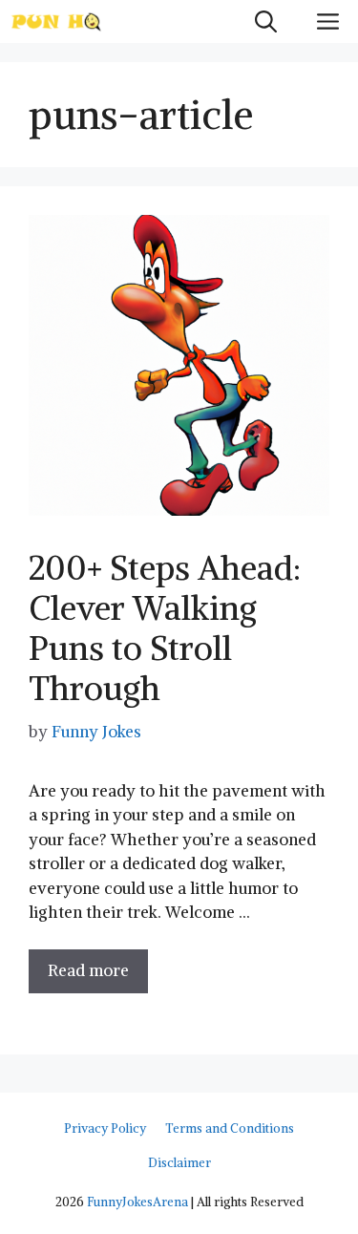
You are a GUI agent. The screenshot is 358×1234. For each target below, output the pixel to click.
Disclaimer (179, 1163)
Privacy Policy (105, 1128)
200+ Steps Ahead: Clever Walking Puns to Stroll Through (165, 628)
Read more (88, 970)
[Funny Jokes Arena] (56, 21)
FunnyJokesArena (137, 1202)
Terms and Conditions (229, 1128)
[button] (266, 21)
